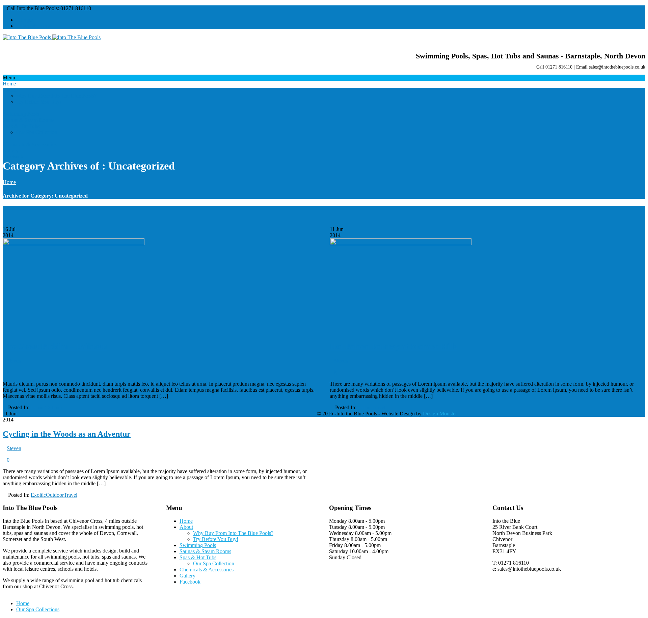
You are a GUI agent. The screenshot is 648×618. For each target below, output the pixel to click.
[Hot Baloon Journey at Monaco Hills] (400, 243)
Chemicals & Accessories (30, 144)
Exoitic (38, 495)
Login (26, 20)
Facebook (13, 156)
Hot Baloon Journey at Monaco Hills (393, 346)
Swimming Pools (21, 114)
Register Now (35, 26)
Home (9, 83)
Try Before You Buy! (38, 102)
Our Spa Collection (36, 132)
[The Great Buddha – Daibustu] (73, 243)
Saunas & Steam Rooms (28, 120)
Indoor (38, 407)
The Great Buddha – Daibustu (55, 346)
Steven (14, 361)
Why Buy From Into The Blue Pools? (56, 96)
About (9, 90)
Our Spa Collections (37, 609)
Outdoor (54, 407)
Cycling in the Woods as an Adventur (67, 434)
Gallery (11, 150)
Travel (378, 407)
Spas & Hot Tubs (21, 126)
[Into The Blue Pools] (52, 37)
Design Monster (440, 413)
